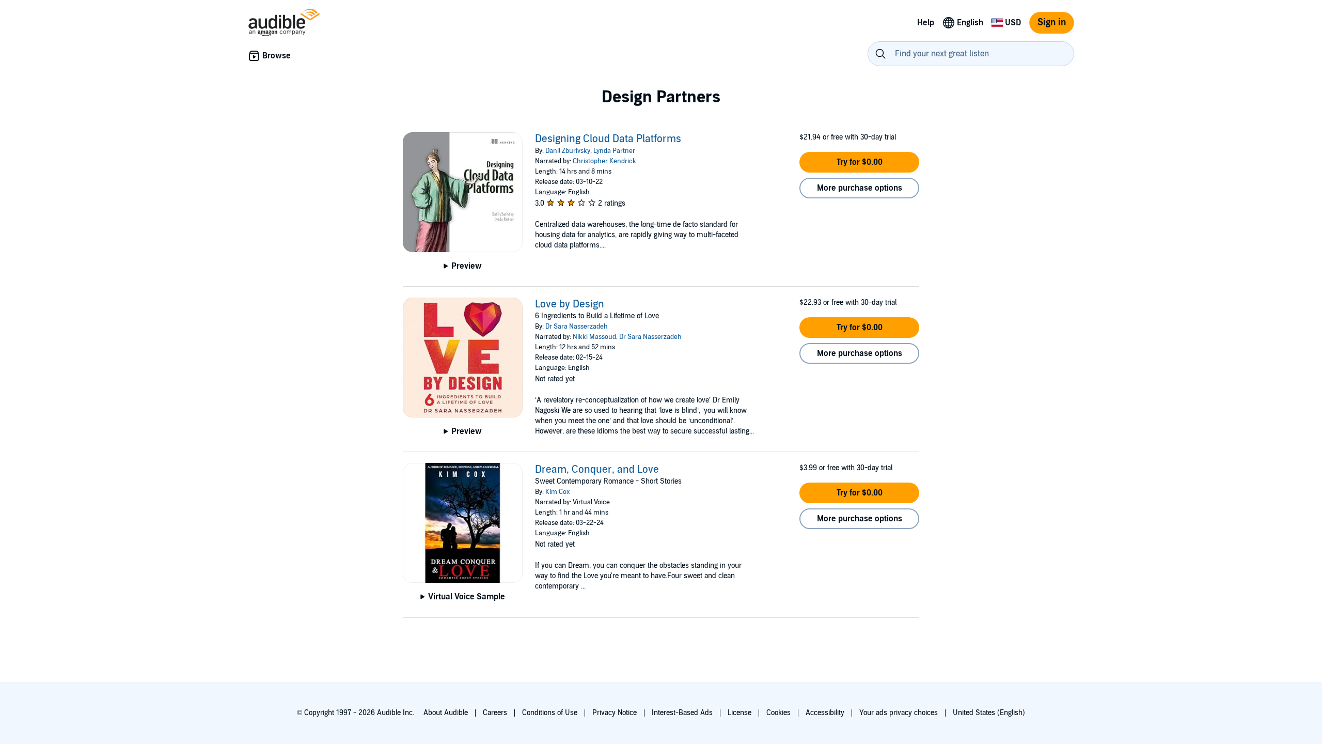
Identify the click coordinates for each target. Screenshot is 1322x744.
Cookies (778, 712)
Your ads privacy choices (898, 712)
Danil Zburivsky (567, 151)
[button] (859, 162)
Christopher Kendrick (604, 161)
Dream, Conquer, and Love (597, 469)
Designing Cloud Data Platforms (608, 139)
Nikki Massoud (594, 337)
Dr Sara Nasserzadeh (576, 326)
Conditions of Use (549, 712)
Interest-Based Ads (682, 712)
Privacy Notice (614, 712)
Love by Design (569, 304)
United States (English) (989, 712)
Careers (495, 712)
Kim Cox (557, 492)
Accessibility (825, 712)
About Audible (445, 712)
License (739, 712)
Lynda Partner (614, 151)
